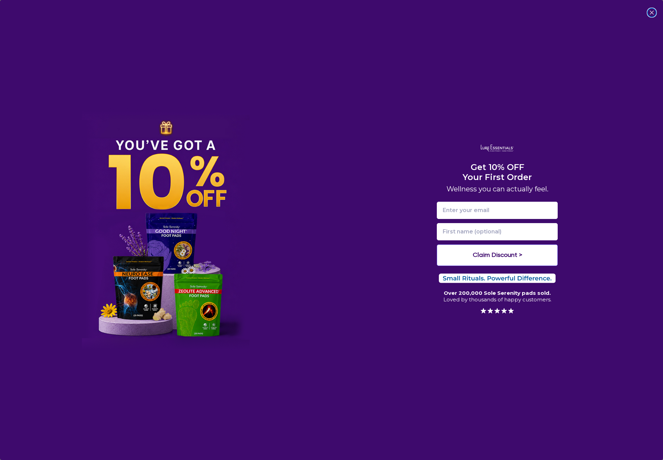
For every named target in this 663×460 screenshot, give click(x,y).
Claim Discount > (497, 255)
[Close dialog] (651, 12)
